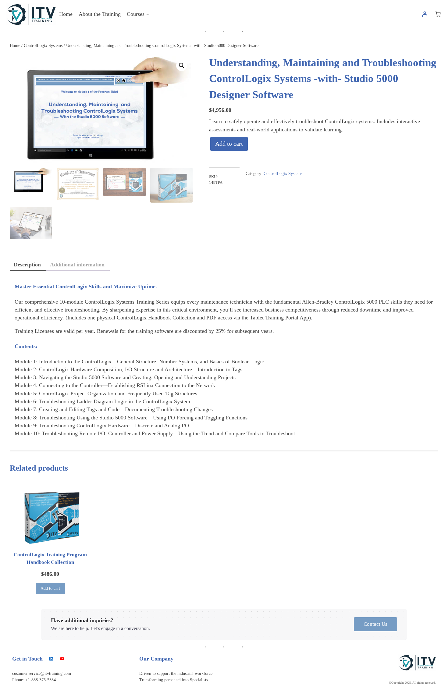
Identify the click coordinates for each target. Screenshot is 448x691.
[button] (181, 65)
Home (15, 45)
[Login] (425, 14)
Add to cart (229, 143)
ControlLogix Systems (43, 45)
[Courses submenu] (147, 14)
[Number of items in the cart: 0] (438, 14)
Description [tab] (27, 265)
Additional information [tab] (77, 265)
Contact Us (375, 624)
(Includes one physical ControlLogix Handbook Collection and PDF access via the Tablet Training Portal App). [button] (189, 318)
